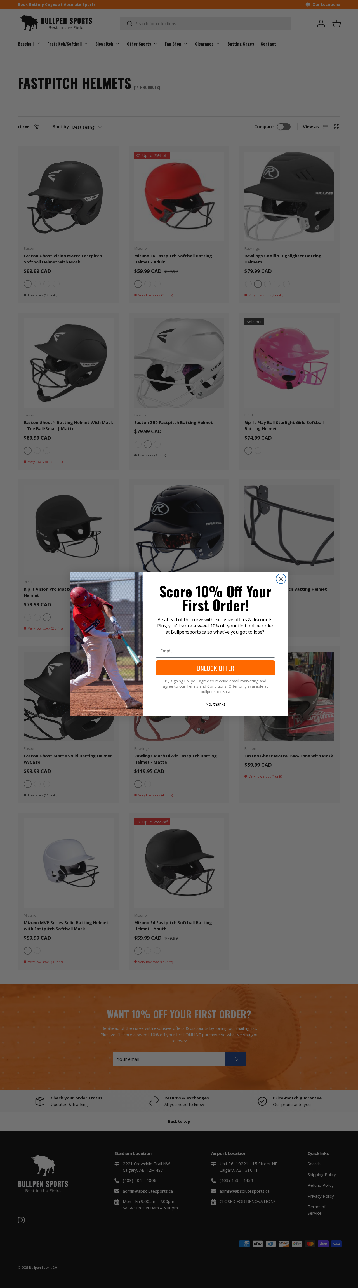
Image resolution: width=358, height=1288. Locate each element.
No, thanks (215, 704)
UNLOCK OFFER (215, 668)
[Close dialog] (281, 579)
